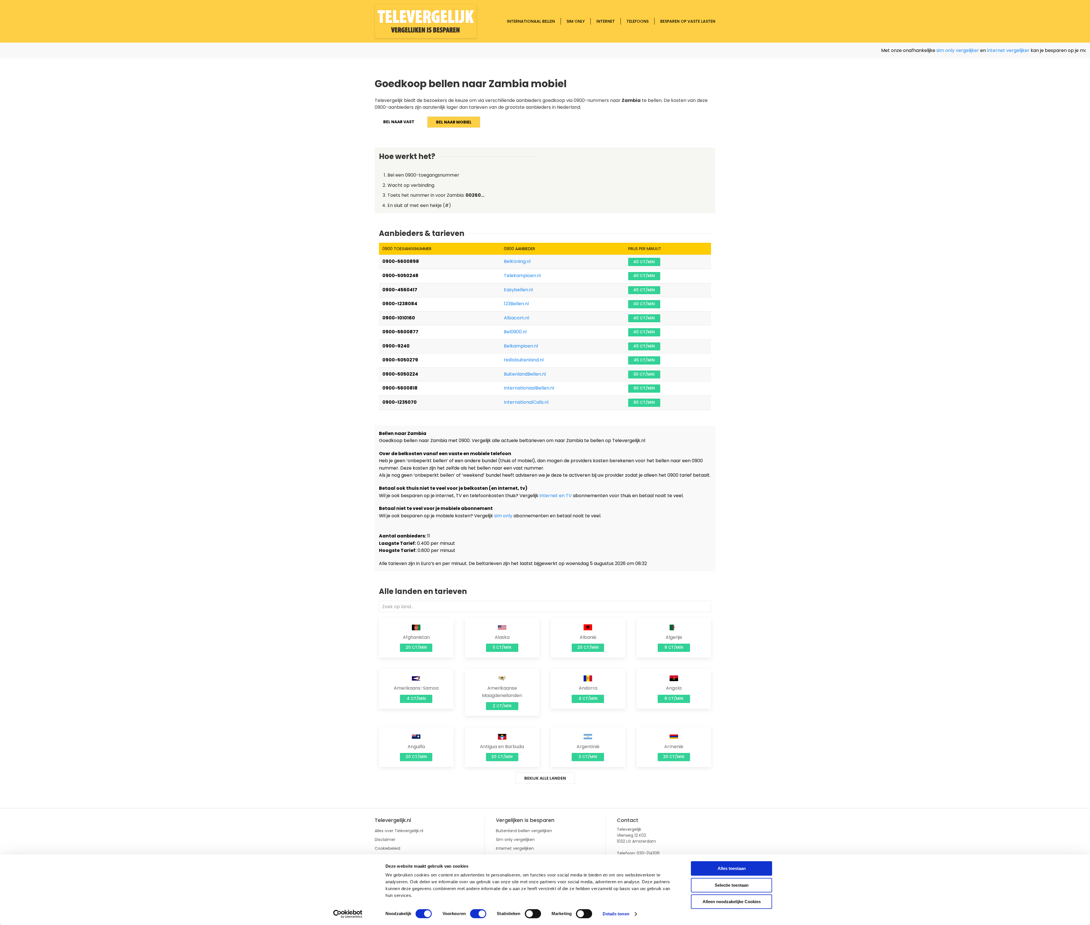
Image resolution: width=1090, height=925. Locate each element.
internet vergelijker (975, 50)
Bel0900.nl (515, 331)
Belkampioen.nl (521, 346)
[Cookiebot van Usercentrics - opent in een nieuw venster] (348, 914)
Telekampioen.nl (522, 275)
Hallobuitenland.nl (524, 360)
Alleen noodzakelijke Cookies (732, 901)
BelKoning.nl (517, 261)
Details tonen (616, 913)
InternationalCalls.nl (526, 402)
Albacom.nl (516, 318)
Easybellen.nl (518, 289)
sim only (503, 515)
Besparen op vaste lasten (687, 21)
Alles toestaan (732, 868)
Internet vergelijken (515, 848)
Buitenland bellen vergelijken (524, 831)
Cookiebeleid (387, 848)
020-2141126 (648, 853)
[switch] (478, 913)
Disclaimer (385, 839)
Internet (605, 21)
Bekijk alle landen (545, 778)
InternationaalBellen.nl (529, 388)
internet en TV (556, 495)
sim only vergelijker (925, 50)
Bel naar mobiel (453, 122)
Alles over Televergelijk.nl (399, 831)
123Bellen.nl (516, 303)
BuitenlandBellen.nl (525, 374)
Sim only (576, 21)
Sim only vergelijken (515, 839)
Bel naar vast (398, 122)
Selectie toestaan (732, 885)
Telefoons (637, 21)
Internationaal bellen (531, 21)
